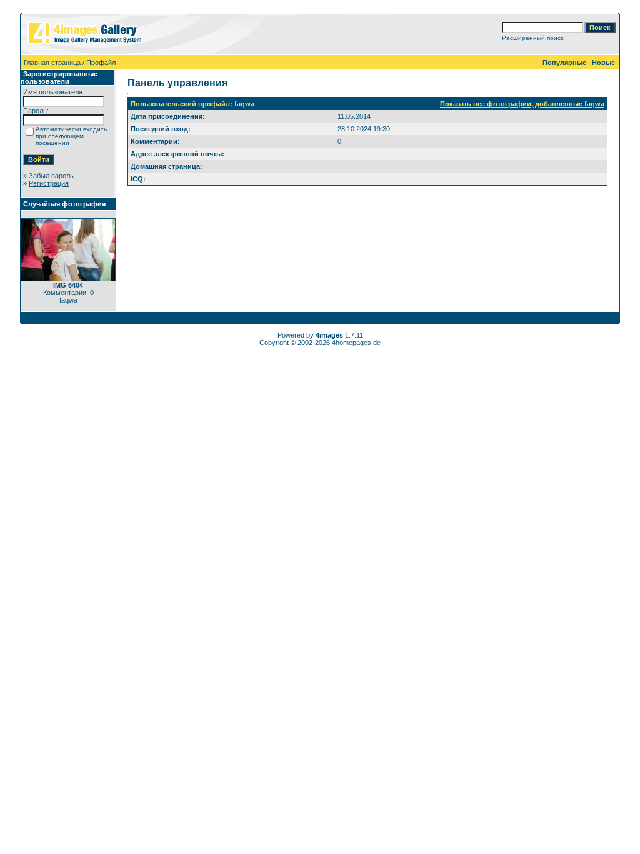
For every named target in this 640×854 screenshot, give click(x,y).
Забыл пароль (51, 175)
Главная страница (52, 62)
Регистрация (49, 183)
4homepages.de (356, 342)
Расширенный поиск (532, 37)
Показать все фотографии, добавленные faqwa (522, 104)
